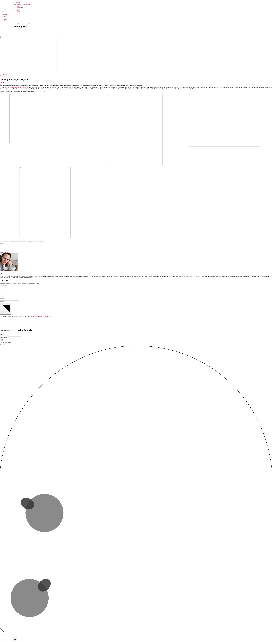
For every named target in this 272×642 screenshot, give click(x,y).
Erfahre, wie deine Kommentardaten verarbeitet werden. (39, 316)
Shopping (2, 252)
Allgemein (19, 23)
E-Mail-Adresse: (4, 337)
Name (1, 334)
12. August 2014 (3, 74)
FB (2, 344)
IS (3, 344)
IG (0, 344)
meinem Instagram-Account (64, 88)
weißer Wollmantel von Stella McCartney (18, 87)
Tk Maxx (6, 252)
